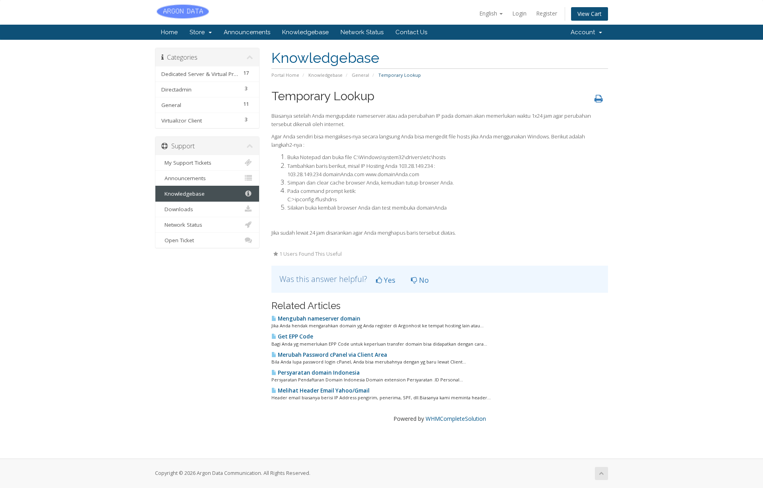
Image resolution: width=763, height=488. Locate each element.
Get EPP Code (295, 336)
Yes (388, 280)
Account (584, 32)
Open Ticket (177, 240)
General (360, 75)
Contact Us (411, 32)
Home (169, 32)
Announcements (247, 32)
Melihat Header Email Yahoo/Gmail (323, 390)
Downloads (177, 209)
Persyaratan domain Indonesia (318, 372)
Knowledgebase (305, 32)
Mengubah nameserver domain (318, 318)
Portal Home (285, 75)
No (423, 280)
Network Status (362, 32)
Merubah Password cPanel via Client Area (332, 354)
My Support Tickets (186, 162)
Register (546, 13)
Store (199, 32)
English (489, 13)
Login (519, 13)
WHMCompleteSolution (456, 418)
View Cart (589, 13)
